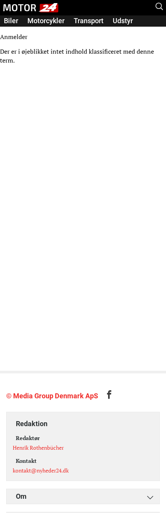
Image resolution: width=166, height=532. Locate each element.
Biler (11, 21)
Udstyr (123, 21)
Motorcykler (45, 21)
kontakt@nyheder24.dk (41, 470)
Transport (88, 21)
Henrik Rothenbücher (38, 447)
